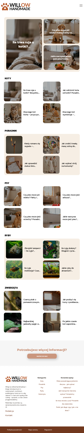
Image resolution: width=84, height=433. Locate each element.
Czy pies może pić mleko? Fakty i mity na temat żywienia (60, 31)
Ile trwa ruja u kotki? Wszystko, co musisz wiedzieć (23, 44)
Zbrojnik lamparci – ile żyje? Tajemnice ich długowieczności (32, 249)
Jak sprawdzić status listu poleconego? (30, 164)
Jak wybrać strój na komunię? (69, 164)
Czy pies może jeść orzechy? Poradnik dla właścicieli (32, 218)
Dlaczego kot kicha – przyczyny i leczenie (31, 113)
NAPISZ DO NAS (42, 356)
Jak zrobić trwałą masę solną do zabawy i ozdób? (69, 145)
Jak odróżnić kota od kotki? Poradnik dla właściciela (71, 91)
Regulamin (48, 430)
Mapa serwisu (33, 430)
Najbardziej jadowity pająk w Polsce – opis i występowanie (31, 322)
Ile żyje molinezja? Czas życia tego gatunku (31, 269)
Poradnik (11, 130)
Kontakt (8, 415)
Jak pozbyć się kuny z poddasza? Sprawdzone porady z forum (71, 300)
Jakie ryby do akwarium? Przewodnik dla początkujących (69, 269)
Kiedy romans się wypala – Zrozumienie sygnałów (32, 145)
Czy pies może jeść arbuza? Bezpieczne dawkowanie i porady (71, 196)
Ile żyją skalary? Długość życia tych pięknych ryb (70, 249)
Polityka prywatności (14, 430)
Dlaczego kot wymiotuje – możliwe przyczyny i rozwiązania (71, 113)
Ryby (8, 235)
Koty (8, 78)
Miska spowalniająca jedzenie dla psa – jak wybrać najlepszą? (67, 384)
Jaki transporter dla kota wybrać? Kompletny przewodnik (67, 394)
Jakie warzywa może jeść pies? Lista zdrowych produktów (60, 57)
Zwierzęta (11, 287)
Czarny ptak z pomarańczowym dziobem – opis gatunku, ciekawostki (31, 300)
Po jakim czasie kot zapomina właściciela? (70, 322)
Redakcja (9, 411)
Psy (7, 183)
